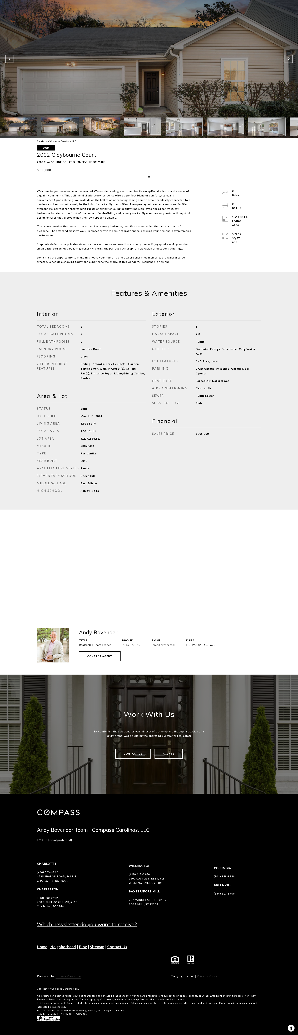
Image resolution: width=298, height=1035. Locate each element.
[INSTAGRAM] (49, 959)
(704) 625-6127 (47, 872)
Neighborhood (63, 946)
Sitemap (97, 946)
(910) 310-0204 (139, 874)
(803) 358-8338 (224, 876)
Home (42, 946)
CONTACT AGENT (99, 656)
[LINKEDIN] (59, 959)
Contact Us (133, 753)
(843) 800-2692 (47, 897)
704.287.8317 (131, 644)
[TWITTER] (78, 959)
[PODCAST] (87, 959)
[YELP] (97, 959)
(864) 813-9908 (224, 893)
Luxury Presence (68, 976)
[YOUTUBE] (68, 959)
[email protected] (60, 839)
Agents (168, 753)
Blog (83, 946)
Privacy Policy (207, 976)
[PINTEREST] (106, 959)
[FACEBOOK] (40, 959)
